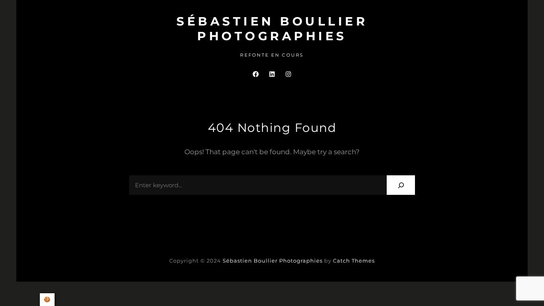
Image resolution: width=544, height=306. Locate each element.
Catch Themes (354, 260)
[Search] (401, 185)
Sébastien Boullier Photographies (272, 28)
